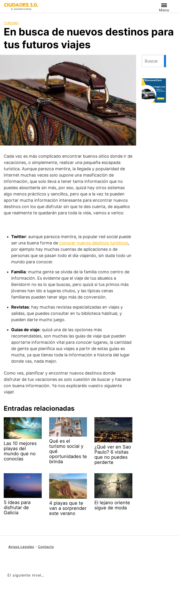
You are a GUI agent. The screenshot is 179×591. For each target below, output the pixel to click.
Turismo (11, 23)
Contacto (46, 547)
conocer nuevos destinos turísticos (93, 242)
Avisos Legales (21, 547)
